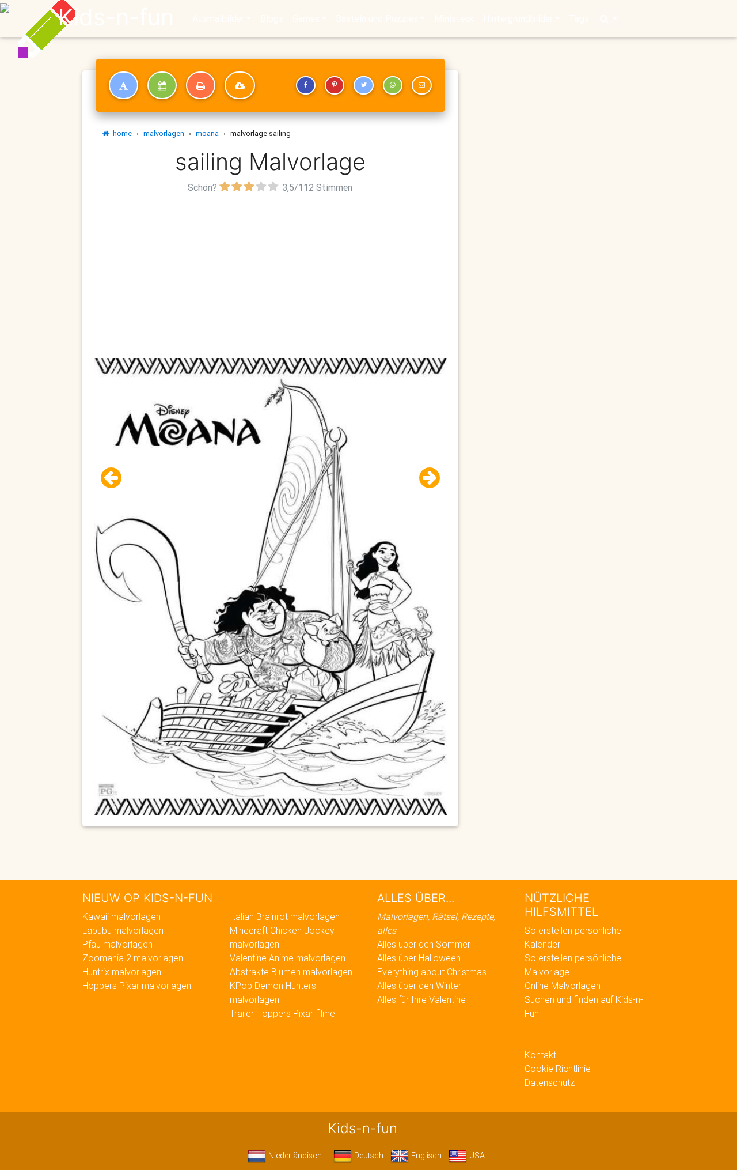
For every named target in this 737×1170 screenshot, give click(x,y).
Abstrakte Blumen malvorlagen (291, 971)
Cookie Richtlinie (558, 1068)
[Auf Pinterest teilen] (334, 85)
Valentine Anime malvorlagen (287, 958)
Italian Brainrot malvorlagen (285, 916)
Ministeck (454, 18)
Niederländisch (294, 1155)
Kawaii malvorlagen (121, 916)
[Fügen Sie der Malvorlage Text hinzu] (123, 85)
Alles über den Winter (419, 985)
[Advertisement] (270, 277)
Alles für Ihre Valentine (421, 999)
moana (207, 133)
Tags (579, 18)
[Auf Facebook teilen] (306, 85)
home (120, 133)
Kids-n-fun (116, 17)
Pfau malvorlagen (117, 944)
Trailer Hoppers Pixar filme (282, 1013)
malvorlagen (163, 133)
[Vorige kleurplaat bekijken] (116, 478)
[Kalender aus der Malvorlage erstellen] (162, 85)
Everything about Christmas (432, 971)
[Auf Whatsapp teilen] (392, 85)
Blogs (271, 18)
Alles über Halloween (419, 958)
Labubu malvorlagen (123, 930)
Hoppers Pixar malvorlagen (136, 985)
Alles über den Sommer (423, 944)
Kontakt (540, 1054)
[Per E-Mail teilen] (421, 85)
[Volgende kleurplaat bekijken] (425, 478)
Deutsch (367, 1155)
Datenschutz (550, 1082)
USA (476, 1155)
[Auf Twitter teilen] (363, 85)
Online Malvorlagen (563, 985)
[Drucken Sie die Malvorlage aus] (200, 85)
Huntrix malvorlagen (121, 971)
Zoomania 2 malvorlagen (132, 958)
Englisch (425, 1155)
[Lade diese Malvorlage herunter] (240, 85)
